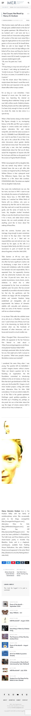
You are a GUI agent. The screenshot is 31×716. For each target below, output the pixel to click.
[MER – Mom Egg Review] (15, 2)
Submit (18, 700)
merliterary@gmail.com (18, 707)
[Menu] (3, 3)
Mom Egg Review (7, 20)
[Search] (28, 3)
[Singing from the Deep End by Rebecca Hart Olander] (5, 678)
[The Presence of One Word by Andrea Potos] (5, 636)
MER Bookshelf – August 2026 (19, 621)
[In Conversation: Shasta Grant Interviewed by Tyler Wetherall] (5, 661)
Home (11, 7)
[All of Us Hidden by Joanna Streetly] (5, 653)
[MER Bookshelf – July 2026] (5, 670)
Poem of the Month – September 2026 (16, 605)
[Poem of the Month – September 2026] (5, 604)
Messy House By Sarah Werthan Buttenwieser (9, 573)
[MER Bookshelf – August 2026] (5, 620)
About (5, 700)
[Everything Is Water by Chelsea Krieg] (5, 628)
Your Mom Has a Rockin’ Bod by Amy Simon (22, 573)
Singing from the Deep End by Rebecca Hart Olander (19, 679)
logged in (16, 588)
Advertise (12, 700)
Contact (25, 700)
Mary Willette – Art (16, 613)
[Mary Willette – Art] (5, 612)
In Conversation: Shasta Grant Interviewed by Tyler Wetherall (19, 663)
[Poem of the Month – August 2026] (5, 645)
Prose (27, 20)
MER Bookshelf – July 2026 (18, 670)
